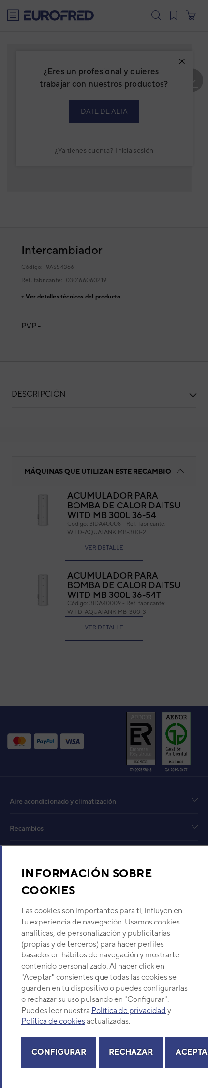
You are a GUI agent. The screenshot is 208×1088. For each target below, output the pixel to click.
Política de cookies (53, 1021)
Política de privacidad (128, 1010)
